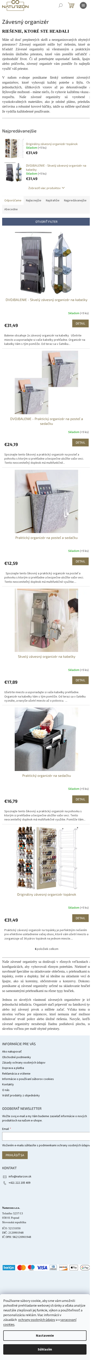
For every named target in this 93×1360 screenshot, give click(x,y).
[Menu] (83, 5)
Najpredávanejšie (75, 200)
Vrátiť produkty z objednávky (21, 1095)
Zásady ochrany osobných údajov (23, 1063)
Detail (80, 323)
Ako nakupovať (12, 1051)
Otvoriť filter (46, 221)
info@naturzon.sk (20, 1176)
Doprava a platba (13, 1068)
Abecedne (11, 209)
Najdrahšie (52, 200)
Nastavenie (45, 1335)
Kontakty (8, 1084)
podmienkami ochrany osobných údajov (64, 1145)
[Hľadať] (60, 5)
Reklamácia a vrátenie (16, 1074)
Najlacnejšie (33, 200)
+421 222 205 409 (19, 1183)
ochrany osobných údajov (36, 1319)
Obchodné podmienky (16, 1057)
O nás (6, 1090)
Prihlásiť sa (15, 1155)
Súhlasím (45, 1349)
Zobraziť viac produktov (44, 188)
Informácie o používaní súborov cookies (28, 1079)
